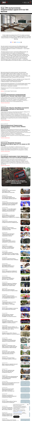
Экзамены (8, 13)
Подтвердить (16, 416)
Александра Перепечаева (10, 91)
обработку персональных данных (17, 412)
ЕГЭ (6, 13)
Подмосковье (3, 13)
